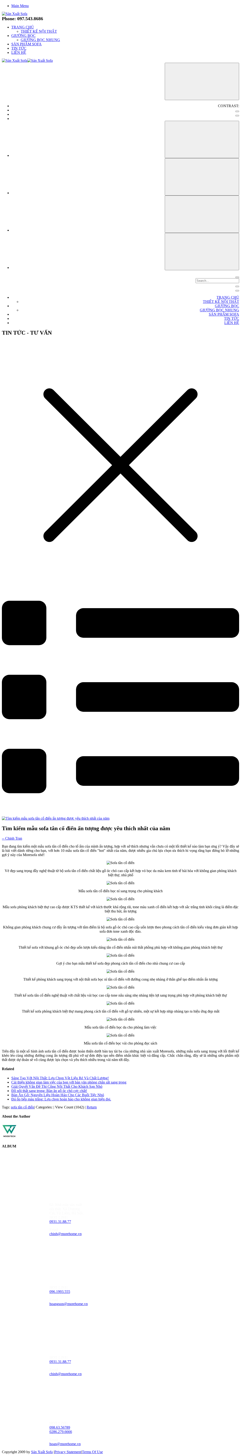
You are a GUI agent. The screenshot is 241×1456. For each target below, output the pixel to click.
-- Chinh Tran (12, 838)
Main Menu (20, 6)
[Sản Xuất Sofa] (14, 14)
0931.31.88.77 (60, 1222)
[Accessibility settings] (202, 81)
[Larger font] (202, 139)
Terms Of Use (92, 1452)
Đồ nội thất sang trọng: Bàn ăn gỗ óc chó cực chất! (49, 1091)
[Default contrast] (237, 111)
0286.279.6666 (60, 1432)
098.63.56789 (59, 1427)
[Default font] (202, 251)
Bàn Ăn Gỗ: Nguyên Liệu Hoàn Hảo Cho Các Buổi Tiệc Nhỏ (57, 1095)
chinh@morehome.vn (65, 1234)
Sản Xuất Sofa (42, 1452)
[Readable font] (202, 214)
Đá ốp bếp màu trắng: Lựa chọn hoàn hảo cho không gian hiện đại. (61, 1099)
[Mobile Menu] (237, 286)
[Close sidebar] (237, 290)
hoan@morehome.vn (65, 1444)
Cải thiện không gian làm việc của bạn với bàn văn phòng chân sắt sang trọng (68, 1082)
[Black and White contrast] (237, 115)
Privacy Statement (67, 1452)
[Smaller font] (202, 177)
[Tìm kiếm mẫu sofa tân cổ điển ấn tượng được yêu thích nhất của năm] (55, 818)
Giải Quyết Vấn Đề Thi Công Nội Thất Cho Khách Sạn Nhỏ (56, 1086)
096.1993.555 (59, 1292)
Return (92, 1107)
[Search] (237, 277)
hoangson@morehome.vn (68, 1304)
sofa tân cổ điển (22, 1107)
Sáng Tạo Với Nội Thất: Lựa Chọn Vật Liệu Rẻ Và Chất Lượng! (60, 1078)
